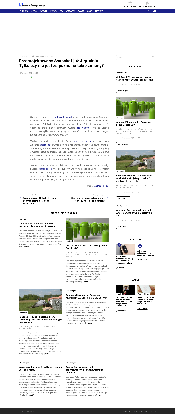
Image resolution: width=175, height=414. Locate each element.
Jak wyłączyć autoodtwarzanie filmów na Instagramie (146, 253)
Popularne (130, 6)
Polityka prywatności (140, 411)
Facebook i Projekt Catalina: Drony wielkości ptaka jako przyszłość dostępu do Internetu (40, 320)
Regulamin (126, 411)
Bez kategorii (24, 219)
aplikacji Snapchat (63, 117)
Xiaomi (81, 11)
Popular (119, 245)
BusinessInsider (101, 186)
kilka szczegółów (82, 141)
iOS (61, 11)
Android (24, 11)
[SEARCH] (149, 11)
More (26, 246)
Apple (34, 11)
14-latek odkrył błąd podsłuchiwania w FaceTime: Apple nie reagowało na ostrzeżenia (124, 301)
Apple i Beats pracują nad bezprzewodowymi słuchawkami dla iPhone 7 (85, 370)
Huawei (53, 11)
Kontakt (153, 411)
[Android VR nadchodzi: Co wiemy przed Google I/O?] (87, 230)
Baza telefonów (95, 11)
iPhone (146, 294)
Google (43, 11)
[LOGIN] (154, 11)
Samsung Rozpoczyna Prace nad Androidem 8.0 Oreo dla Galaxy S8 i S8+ (86, 296)
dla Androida (84, 127)
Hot (140, 246)
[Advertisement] (87, 33)
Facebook (23, 312)
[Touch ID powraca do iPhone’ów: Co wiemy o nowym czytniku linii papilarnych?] (146, 290)
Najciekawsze (147, 6)
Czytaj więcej (123, 91)
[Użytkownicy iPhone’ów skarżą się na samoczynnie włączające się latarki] (125, 249)
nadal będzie (46, 145)
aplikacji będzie (44, 169)
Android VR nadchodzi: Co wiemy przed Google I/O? (133, 123)
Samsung (70, 11)
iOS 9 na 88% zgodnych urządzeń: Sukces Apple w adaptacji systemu (37, 225)
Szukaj (153, 58)
